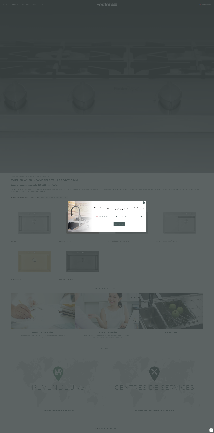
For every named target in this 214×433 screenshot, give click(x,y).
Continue (118, 224)
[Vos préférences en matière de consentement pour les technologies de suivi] (211, 430)
